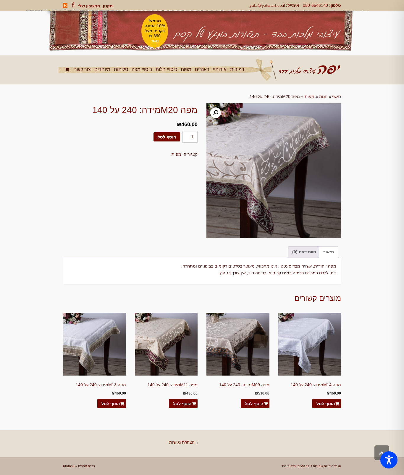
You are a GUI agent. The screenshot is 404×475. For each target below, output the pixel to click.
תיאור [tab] (328, 251)
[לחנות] (67, 69)
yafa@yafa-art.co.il (267, 5)
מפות (309, 96)
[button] (215, 112)
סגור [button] (155, 40)
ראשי (336, 96)
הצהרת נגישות (182, 442)
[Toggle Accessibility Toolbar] (389, 460)
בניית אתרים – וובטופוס (79, 466)
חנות (323, 96)
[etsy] (65, 5)
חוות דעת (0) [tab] (304, 251)
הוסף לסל (167, 137)
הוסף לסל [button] (325, 403)
